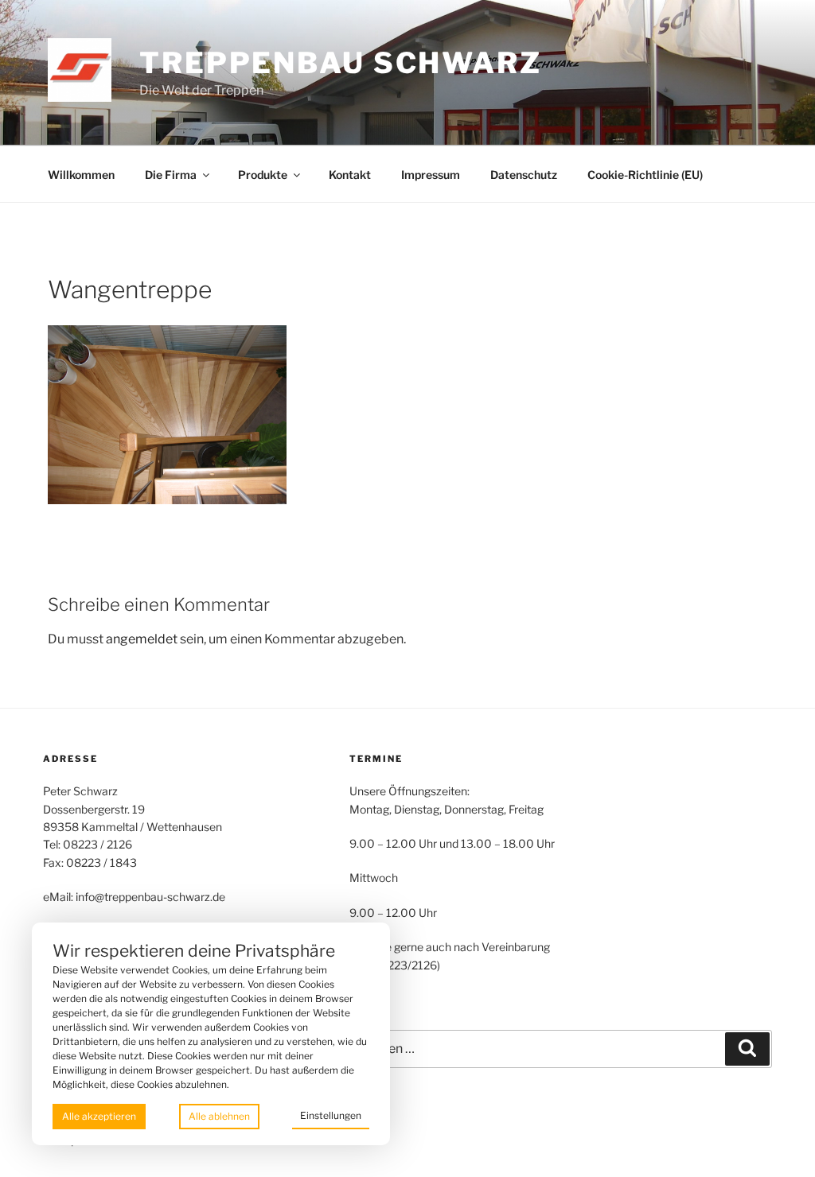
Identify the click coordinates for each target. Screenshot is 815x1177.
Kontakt (350, 174)
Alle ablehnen (219, 1116)
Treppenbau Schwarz (340, 62)
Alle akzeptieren (99, 1116)
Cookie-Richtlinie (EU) (645, 174)
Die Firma (171, 174)
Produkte (262, 174)
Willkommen (81, 174)
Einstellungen (330, 1115)
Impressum (430, 174)
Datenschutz (523, 174)
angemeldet (141, 639)
